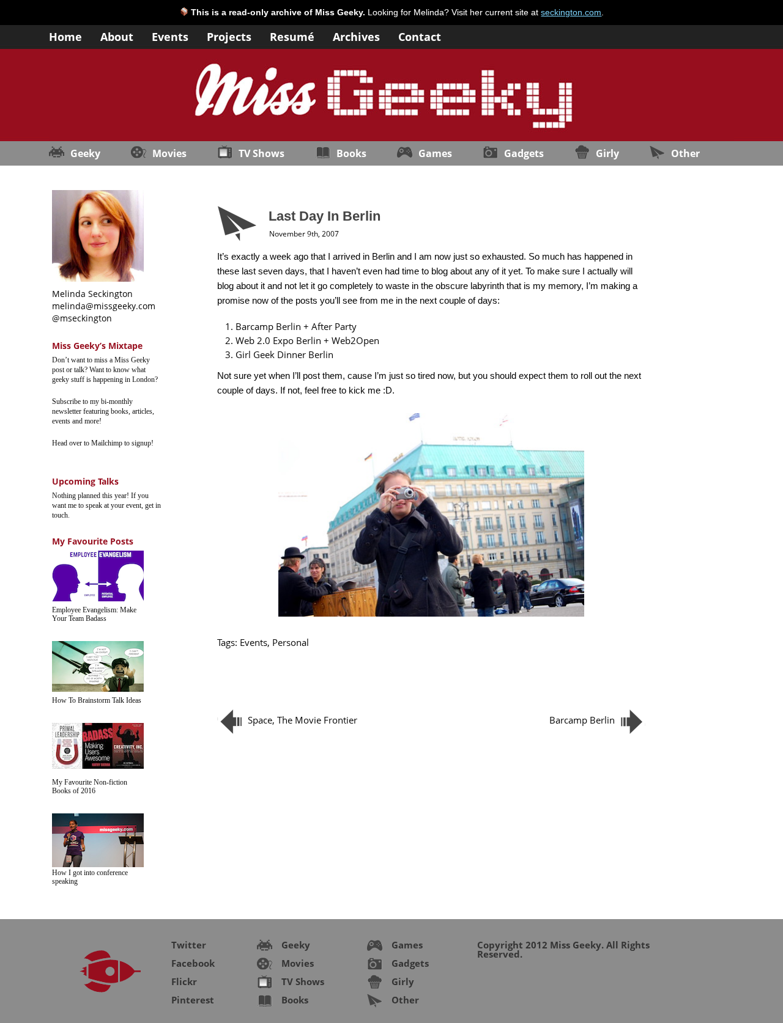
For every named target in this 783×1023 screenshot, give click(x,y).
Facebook (193, 963)
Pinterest (192, 1000)
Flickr (184, 981)
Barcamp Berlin (582, 720)
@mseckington (82, 318)
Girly (607, 153)
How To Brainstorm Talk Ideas (96, 700)
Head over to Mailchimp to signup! (103, 443)
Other (685, 153)
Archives (356, 35)
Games (435, 153)
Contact (419, 35)
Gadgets (524, 153)
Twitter (188, 945)
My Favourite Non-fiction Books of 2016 (89, 786)
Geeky (85, 153)
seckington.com (571, 12)
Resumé (292, 35)
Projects (229, 35)
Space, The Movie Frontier (302, 720)
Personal (290, 642)
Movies (169, 153)
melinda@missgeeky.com (103, 306)
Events (170, 35)
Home (65, 35)
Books (351, 153)
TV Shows (261, 153)
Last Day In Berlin (324, 216)
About (116, 35)
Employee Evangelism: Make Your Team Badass (94, 614)
